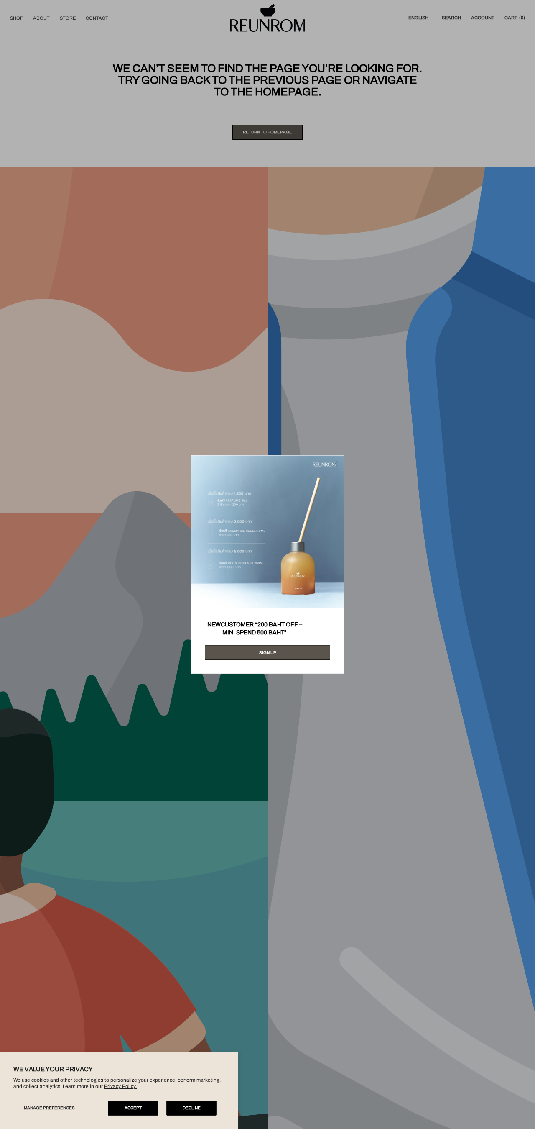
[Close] (335, 464)
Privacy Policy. (120, 1086)
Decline (192, 1108)
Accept (133, 1108)
